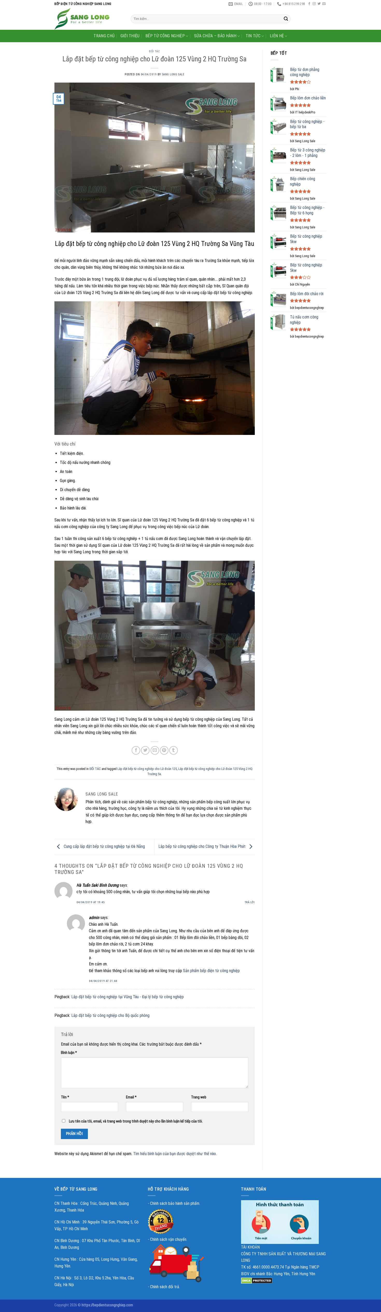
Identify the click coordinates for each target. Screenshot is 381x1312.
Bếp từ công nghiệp (165, 35)
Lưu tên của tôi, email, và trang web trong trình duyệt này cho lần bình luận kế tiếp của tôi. (136, 1121)
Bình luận (69, 1053)
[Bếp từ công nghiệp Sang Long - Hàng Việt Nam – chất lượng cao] (88, 19)
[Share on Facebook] (136, 750)
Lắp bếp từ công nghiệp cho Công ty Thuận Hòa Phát (202, 846)
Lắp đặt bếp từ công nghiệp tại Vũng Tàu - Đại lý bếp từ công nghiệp (127, 996)
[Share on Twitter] (145, 750)
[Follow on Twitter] (319, 4)
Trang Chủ (104, 35)
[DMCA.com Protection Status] (256, 1280)
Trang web (198, 1097)
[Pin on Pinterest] (164, 750)
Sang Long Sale (173, 74)
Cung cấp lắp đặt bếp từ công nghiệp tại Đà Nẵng (104, 846)
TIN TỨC (253, 35)
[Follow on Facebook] (309, 4)
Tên (65, 1097)
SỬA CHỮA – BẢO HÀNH (215, 35)
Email (131, 1097)
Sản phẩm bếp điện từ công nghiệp (211, 970)
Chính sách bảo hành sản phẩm (174, 1203)
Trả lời (250, 902)
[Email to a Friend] (155, 750)
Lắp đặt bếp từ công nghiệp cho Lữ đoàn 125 (147, 769)
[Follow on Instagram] (314, 4)
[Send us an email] (324, 4)
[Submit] (285, 18)
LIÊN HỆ (277, 35)
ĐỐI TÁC (154, 51)
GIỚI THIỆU (130, 35)
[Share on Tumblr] (173, 750)
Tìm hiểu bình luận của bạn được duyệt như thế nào (174, 1153)
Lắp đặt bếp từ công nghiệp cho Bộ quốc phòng (110, 1015)
